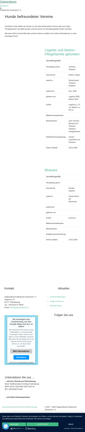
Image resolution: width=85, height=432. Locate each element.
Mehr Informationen (21, 351)
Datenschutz (17, 407)
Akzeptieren (21, 357)
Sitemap (34, 407)
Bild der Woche (56, 306)
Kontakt (26, 407)
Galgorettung (8, 1)
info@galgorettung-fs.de (19, 307)
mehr (70, 424)
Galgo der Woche (57, 301)
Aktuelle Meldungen (58, 297)
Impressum (6, 407)
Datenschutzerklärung (77, 428)
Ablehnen (14, 424)
